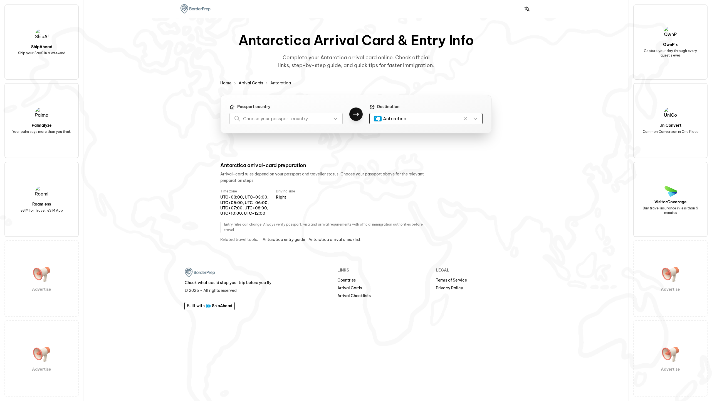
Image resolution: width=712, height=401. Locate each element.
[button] (527, 8)
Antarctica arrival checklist (334, 239)
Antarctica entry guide (284, 239)
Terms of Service (451, 280)
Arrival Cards (251, 82)
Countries (346, 280)
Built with (209, 305)
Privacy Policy (449, 287)
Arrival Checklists (354, 295)
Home (225, 82)
